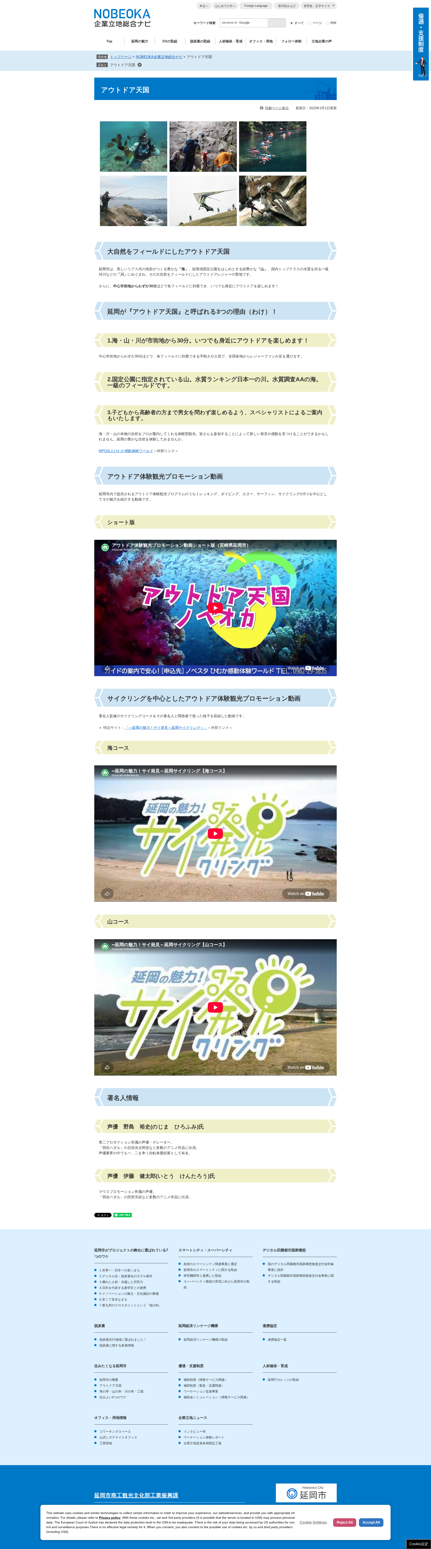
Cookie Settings (313, 1522)
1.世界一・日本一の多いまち (119, 1270)
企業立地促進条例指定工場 (202, 1443)
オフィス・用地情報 (110, 1418)
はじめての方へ (225, 6)
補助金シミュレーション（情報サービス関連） (217, 1397)
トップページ (121, 57)
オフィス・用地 (261, 41)
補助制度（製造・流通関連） (204, 1385)
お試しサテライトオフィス (118, 1437)
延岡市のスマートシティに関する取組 (210, 1270)
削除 (140, 65)
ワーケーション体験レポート (204, 1437)
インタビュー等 (195, 1431)
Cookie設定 (418, 1544)
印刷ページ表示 (277, 108)
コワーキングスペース (115, 1431)
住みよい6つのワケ (112, 1397)
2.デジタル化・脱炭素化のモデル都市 (125, 1276)
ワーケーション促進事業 (201, 1391)
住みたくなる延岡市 (110, 1366)
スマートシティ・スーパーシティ (205, 1250)
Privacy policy (110, 1517)
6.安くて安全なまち (113, 1299)
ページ (317, 23)
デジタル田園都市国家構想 (284, 1250)
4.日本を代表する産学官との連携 (122, 1288)
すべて (299, 23)
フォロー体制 (291, 41)
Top (109, 41)
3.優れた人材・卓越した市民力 (121, 1282)
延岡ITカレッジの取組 (283, 1379)
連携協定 (270, 1326)
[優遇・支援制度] (421, 44)
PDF (333, 23)
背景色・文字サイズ (317, 6)
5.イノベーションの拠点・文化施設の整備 (129, 1293)
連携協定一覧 (277, 1339)
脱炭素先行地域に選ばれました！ (123, 1339)
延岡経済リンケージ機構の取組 (206, 1339)
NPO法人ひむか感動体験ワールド (126, 451)
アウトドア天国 (122, 65)
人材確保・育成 (230, 41)
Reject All (345, 1522)
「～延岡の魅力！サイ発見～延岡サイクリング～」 (166, 728)
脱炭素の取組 (200, 41)
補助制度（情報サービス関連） (206, 1379)
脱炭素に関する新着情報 (116, 1345)
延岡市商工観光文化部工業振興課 (136, 1495)
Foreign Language (256, 5)
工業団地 (105, 1443)
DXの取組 (170, 41)
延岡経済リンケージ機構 (198, 1326)
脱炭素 (99, 1326)
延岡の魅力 (139, 41)
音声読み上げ (287, 6)
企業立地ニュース (192, 1418)
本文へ (204, 6)
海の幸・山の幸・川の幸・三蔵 (121, 1391)
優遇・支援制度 (191, 1366)
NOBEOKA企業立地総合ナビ (159, 57)
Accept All (371, 1522)
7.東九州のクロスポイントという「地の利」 (130, 1305)
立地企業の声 (322, 41)
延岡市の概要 (108, 1379)
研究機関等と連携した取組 (202, 1275)
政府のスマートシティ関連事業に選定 (210, 1264)
